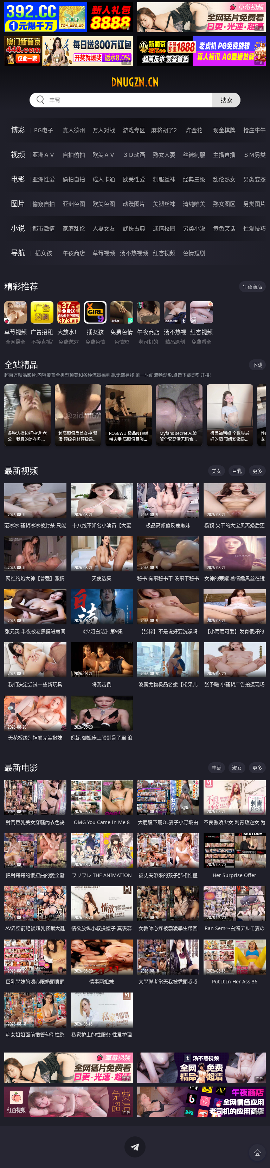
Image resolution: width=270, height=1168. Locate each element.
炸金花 (194, 130)
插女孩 (43, 253)
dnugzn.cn (135, 82)
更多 (257, 470)
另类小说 (194, 228)
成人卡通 (103, 179)
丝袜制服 (194, 155)
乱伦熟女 (224, 179)
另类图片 (254, 204)
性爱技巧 (254, 228)
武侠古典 (134, 228)
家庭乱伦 (74, 228)
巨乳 (237, 470)
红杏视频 (164, 253)
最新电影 (21, 767)
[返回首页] (257, 1152)
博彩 (18, 130)
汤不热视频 (134, 253)
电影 (18, 179)
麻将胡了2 (164, 130)
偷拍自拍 (74, 179)
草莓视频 (103, 253)
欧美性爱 (134, 179)
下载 (257, 364)
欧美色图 (103, 204)
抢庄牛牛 (254, 130)
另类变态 (254, 179)
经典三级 (194, 179)
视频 (18, 154)
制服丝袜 (164, 179)
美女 (216, 470)
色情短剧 (194, 253)
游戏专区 (134, 130)
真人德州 (74, 130)
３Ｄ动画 (134, 155)
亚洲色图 (74, 204)
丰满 (216, 767)
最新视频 (21, 470)
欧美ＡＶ (103, 155)
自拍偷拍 (74, 155)
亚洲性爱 (43, 179)
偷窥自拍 (43, 204)
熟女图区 (224, 204)
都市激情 (43, 228)
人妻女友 (103, 228)
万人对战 (103, 130)
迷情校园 (164, 228)
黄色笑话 (224, 228)
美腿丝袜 (164, 204)
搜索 (226, 100)
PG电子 (43, 130)
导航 (18, 253)
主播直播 (224, 155)
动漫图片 (134, 204)
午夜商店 (74, 253)
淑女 (237, 767)
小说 (18, 228)
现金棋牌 (224, 130)
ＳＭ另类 (254, 155)
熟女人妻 (164, 155)
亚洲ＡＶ (43, 155)
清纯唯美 (194, 204)
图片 (18, 203)
